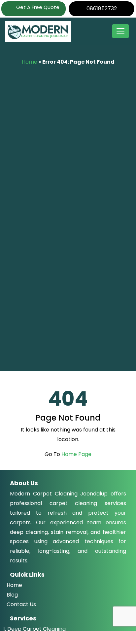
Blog (12, 595)
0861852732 (101, 8)
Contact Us (21, 604)
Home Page (76, 454)
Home (29, 62)
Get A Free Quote (37, 7)
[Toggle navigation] (120, 31)
